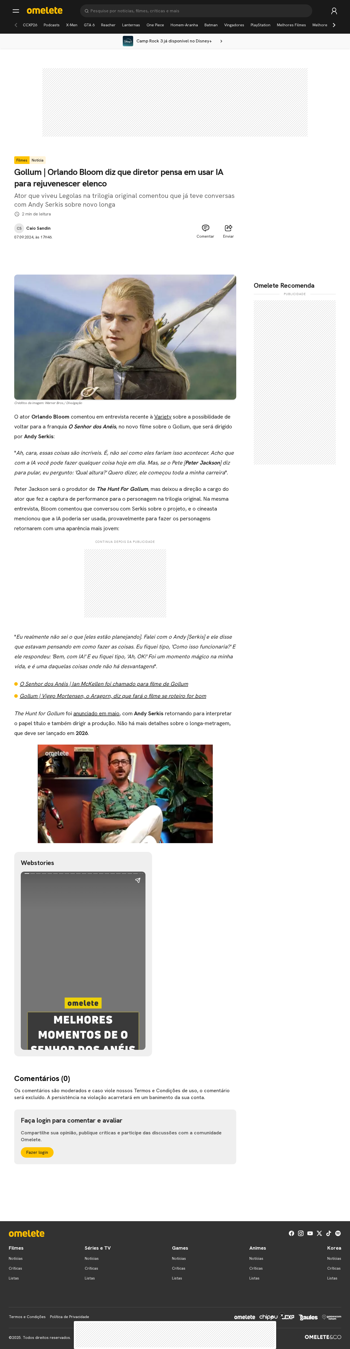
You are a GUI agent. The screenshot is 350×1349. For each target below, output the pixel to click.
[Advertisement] (125, 252)
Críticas (15, 1268)
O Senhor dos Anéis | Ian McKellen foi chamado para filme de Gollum (104, 683)
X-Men (71, 24)
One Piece (155, 24)
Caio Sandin (38, 228)
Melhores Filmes (291, 24)
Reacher (108, 24)
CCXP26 (30, 24)
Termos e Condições (27, 1316)
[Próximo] (334, 25)
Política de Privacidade (69, 1316)
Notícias (16, 1258)
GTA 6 (89, 24)
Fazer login (37, 1152)
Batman (211, 24)
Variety (162, 416)
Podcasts (52, 24)
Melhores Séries (327, 24)
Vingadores (234, 24)
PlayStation (260, 24)
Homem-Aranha (184, 24)
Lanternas (131, 24)
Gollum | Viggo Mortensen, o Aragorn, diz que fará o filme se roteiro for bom (113, 695)
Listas (14, 1278)
